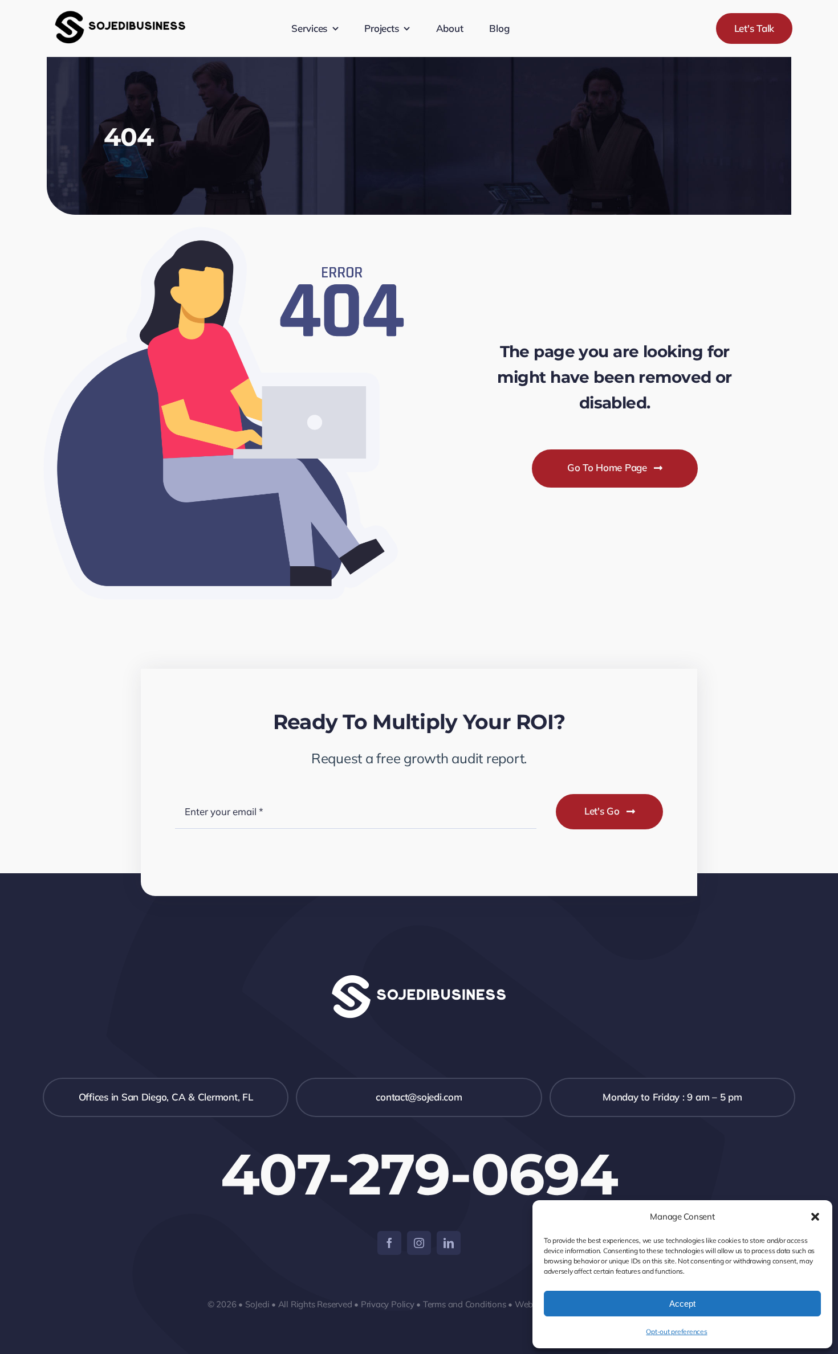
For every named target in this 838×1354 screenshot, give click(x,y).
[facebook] (389, 1243)
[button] (815, 1216)
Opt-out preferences (676, 1331)
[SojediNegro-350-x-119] (120, 8)
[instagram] (419, 1243)
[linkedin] (449, 1243)
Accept (682, 1303)
